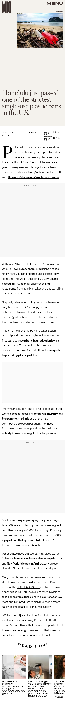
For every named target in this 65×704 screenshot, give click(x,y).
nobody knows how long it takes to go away (29, 433)
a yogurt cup (10, 540)
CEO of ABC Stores (28, 587)
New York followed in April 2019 (26, 563)
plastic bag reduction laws (40, 340)
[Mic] (6, 7)
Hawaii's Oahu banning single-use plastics (33, 177)
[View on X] (32, 382)
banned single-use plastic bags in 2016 (38, 558)
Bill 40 (15, 283)
